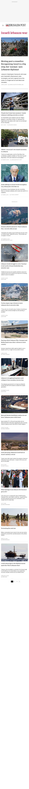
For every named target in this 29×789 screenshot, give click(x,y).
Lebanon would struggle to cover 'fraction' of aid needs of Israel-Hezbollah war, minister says (14, 266)
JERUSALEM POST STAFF (17, 159)
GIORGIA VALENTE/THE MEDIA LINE (16, 84)
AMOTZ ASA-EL (5, 465)
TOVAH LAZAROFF (14, 194)
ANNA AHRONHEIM (6, 504)
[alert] (12, 773)
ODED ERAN (4, 576)
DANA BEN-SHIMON (13, 124)
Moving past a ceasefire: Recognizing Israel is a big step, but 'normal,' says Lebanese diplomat (13, 65)
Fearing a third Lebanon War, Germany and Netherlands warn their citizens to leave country (14, 342)
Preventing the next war (8, 528)
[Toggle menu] (3, 25)
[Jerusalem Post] (16, 25)
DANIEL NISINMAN (5, 428)
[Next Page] (19, 581)
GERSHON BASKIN (6, 539)
